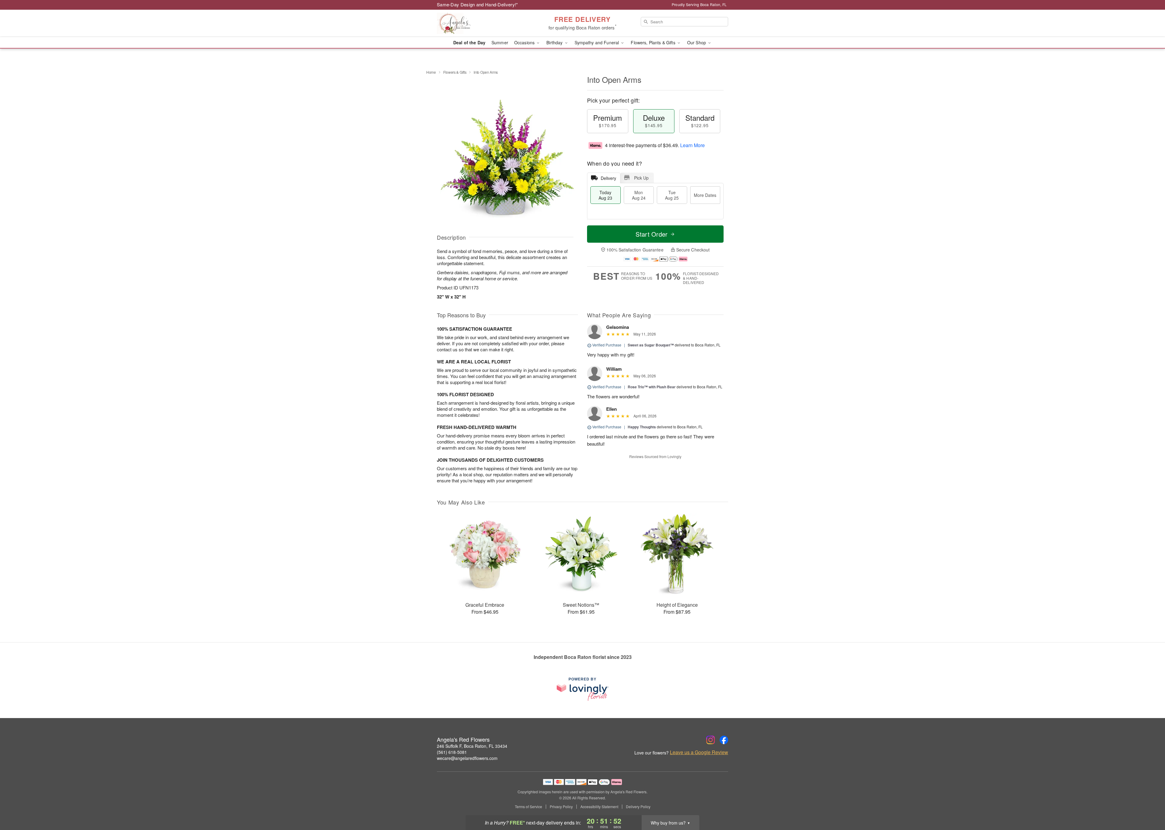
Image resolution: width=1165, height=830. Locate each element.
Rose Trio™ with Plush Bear (652, 387)
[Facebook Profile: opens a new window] (724, 740)
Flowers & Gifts (455, 72)
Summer (499, 42)
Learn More (692, 145)
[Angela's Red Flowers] (480, 23)
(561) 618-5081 (452, 752)
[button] (1149, 804)
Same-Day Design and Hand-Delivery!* (477, 4)
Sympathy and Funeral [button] (597, 42)
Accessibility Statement (599, 806)
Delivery (608, 178)
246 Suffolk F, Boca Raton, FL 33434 (472, 746)
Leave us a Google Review (699, 752)
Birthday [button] (555, 42)
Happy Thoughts (642, 427)
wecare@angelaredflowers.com (467, 758)
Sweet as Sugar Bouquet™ (651, 345)
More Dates (705, 195)
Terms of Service (528, 806)
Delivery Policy (638, 806)
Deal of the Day (469, 42)
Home (431, 72)
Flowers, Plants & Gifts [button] (653, 42)
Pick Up (641, 178)
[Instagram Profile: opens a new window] (710, 740)
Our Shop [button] (697, 42)
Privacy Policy (561, 806)
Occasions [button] (525, 42)
